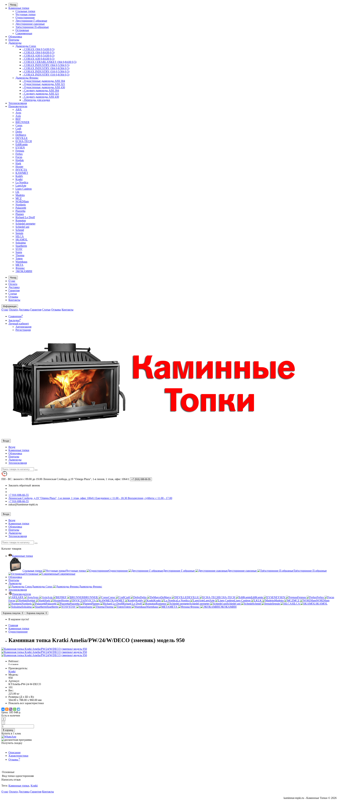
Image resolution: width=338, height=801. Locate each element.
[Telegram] (18, 709)
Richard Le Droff (25, 217)
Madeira (20, 195)
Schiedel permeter (25, 223)
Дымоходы (14, 42)
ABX (18, 109)
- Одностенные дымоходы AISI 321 (44, 84)
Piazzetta (20, 210)
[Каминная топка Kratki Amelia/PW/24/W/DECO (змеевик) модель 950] (44, 648)
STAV (19, 249)
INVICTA (21, 169)
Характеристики (18, 755)
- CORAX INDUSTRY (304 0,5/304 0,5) (46, 65)
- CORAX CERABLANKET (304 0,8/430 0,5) (49, 61)
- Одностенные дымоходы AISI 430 (44, 87)
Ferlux (19, 153)
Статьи (12, 293)
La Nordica (21, 182)
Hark (18, 163)
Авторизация (23, 326)
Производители (17, 106)
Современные (23, 33)
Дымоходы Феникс (27, 77)
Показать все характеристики (26, 703)
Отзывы (13, 296)
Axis (18, 115)
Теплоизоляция (17, 103)
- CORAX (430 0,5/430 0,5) (38, 55)
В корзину (8, 730)
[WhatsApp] (14, 709)
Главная (13, 625)
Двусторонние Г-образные (31, 20)
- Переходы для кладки (36, 99)
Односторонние (25, 17)
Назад (13, 4)
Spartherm (21, 245)
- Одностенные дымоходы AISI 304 (44, 80)
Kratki (19, 179)
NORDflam (22, 201)
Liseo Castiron (23, 188)
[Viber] (10, 709)
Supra (18, 252)
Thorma (19, 255)
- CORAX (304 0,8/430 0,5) (38, 52)
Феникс (20, 268)
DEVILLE (21, 138)
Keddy (19, 176)
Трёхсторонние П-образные (32, 27)
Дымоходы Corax (25, 46)
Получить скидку (11, 742)
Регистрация (23, 329)
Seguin (19, 233)
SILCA (19, 236)
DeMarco (20, 134)
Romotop (20, 220)
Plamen (19, 214)
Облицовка (15, 36)
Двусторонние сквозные (30, 23)
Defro (18, 131)
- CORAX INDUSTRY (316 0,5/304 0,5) (46, 71)
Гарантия (14, 290)
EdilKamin (21, 144)
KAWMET (21, 172)
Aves (18, 112)
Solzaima (20, 242)
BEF (18, 118)
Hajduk (19, 160)
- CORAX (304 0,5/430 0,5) (38, 49)
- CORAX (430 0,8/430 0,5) (38, 58)
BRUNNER (22, 122)
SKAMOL (21, 239)
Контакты (14, 299)
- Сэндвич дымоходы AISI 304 (41, 90)
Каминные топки (18, 8)
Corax (18, 125)
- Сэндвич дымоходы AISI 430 (41, 96)
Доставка (14, 287)
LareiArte (20, 185)
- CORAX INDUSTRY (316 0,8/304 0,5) (46, 74)
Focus (18, 157)
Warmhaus (21, 261)
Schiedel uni (22, 226)
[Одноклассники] (6, 709)
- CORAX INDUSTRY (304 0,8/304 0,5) (46, 68)
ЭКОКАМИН (23, 271)
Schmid (19, 229)
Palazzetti (20, 207)
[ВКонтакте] (3, 709)
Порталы (13, 39)
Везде (11, 447)
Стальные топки (25, 11)
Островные (22, 30)
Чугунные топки (25, 14)
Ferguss (19, 150)
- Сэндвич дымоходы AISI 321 (41, 93)
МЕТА (19, 264)
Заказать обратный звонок (24, 485)
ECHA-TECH (23, 141)
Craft (18, 128)
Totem (19, 258)
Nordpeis (20, 204)
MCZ (18, 198)
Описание (14, 752)
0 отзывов (13, 664)
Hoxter (19, 166)
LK (17, 191)
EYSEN (20, 147)
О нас (11, 280)
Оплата (12, 284)
